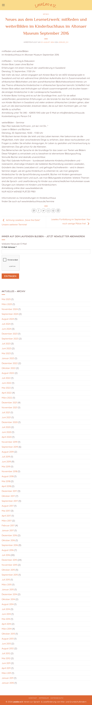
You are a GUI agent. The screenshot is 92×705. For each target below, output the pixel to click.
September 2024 (10, 314)
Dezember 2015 (9, 560)
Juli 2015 (6, 579)
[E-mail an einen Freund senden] (48, 210)
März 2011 (6, 673)
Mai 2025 (6, 299)
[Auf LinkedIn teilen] (58, 210)
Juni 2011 (6, 663)
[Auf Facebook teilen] (38, 210)
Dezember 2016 (9, 535)
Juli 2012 (6, 653)
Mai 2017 (6, 510)
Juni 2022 (6, 383)
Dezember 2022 (10, 363)
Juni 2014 (6, 614)
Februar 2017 (8, 525)
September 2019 (10, 446)
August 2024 (8, 319)
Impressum (44, 698)
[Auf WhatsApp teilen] (34, 210)
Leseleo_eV (63, 42)
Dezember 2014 (9, 594)
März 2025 (7, 304)
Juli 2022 (6, 378)
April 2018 (6, 486)
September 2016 (10, 545)
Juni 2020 (6, 432)
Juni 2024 (6, 328)
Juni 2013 (6, 643)
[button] (3, 5)
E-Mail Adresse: (9, 247)
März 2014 (7, 628)
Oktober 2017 (8, 496)
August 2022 (8, 373)
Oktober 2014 (8, 599)
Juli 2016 (6, 555)
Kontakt (33, 698)
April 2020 (7, 437)
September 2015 (10, 574)
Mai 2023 (6, 353)
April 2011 (6, 668)
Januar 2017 (8, 530)
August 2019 (8, 451)
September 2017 (10, 501)
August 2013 (8, 638)
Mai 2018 (6, 481)
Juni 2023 (6, 348)
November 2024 (10, 309)
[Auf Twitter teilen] (43, 210)
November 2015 (9, 564)
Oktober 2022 (8, 368)
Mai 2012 (6, 658)
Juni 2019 (6, 461)
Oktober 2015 (8, 569)
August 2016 (8, 550)
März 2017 (7, 520)
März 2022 (7, 397)
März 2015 (7, 584)
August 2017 (8, 505)
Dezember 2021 (9, 402)
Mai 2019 (6, 466)
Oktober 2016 (8, 540)
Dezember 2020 (10, 422)
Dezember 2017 (9, 491)
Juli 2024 (6, 324)
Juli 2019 (6, 456)
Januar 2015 (8, 589)
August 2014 (8, 604)
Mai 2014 (6, 619)
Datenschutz (57, 698)
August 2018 (8, 476)
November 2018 (9, 471)
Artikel (46, 14)
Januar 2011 (7, 678)
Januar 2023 (8, 358)
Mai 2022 (6, 387)
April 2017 (6, 515)
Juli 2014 (6, 609)
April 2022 (7, 392)
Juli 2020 (6, 427)
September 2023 (10, 338)
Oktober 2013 (8, 633)
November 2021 (9, 407)
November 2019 (9, 442)
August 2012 (8, 648)
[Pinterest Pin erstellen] (53, 210)
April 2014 (6, 624)
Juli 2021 (6, 412)
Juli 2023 (6, 343)
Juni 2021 (6, 417)
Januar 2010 (8, 682)
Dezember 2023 (10, 333)
